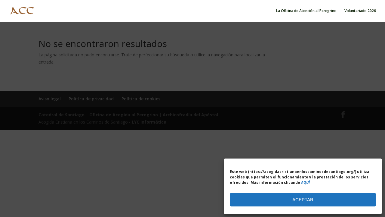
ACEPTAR (302, 199)
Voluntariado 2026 (360, 11)
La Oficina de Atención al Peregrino (306, 11)
